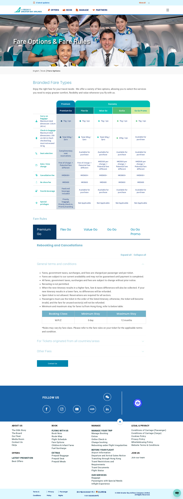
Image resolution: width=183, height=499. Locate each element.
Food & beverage (47, 191)
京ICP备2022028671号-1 (86, 492)
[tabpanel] (91, 305)
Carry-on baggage (44, 117)
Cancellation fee (47, 175)
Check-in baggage (48, 130)
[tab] (44, 232)
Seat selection (46, 153)
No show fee (45, 182)
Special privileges (44, 202)
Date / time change (45, 165)
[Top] (120, 421)
